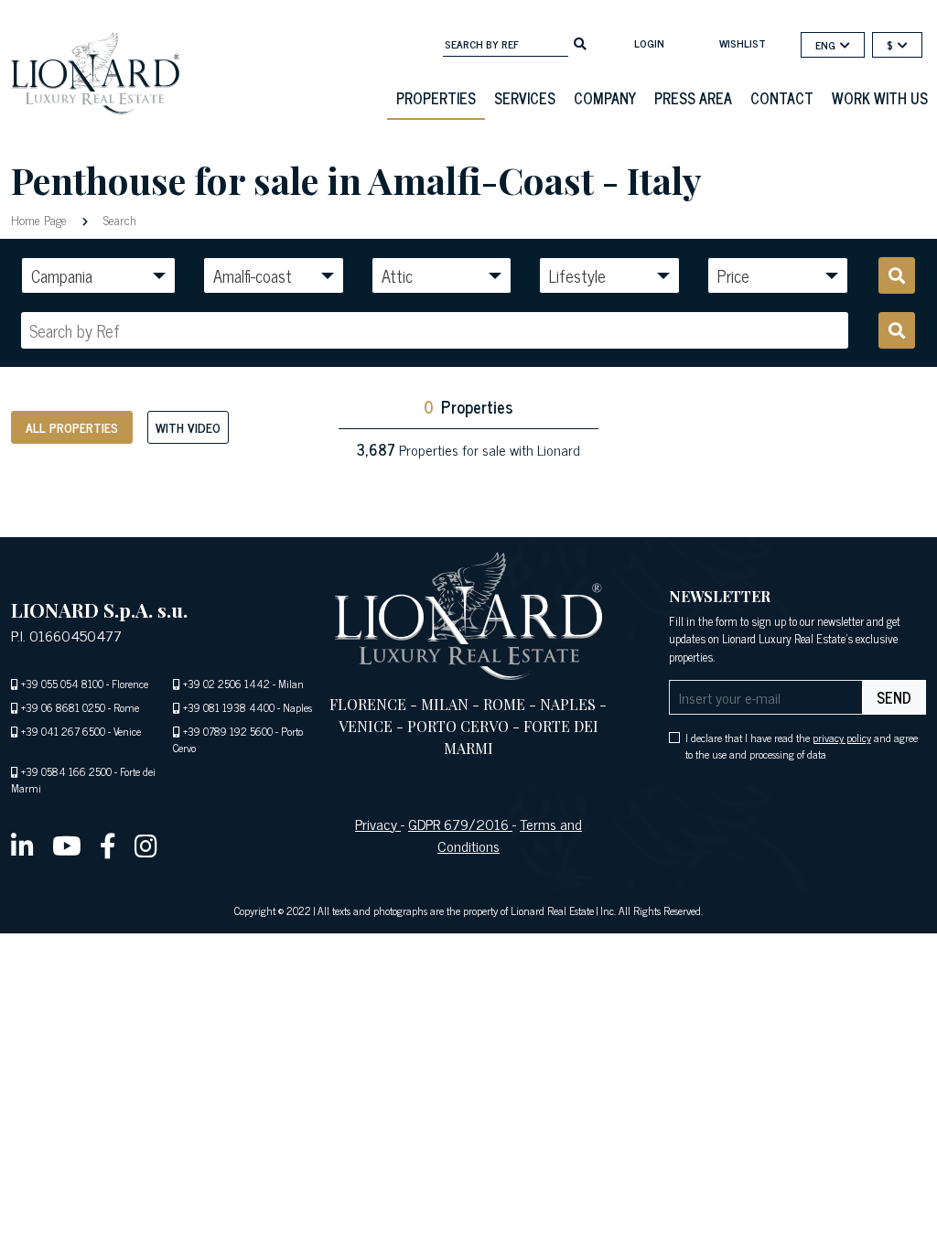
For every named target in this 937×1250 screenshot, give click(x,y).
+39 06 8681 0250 (63, 707)
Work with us (880, 98)
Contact (781, 98)
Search (118, 219)
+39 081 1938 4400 (228, 707)
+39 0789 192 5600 (227, 731)
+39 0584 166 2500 (66, 771)
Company (605, 98)
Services (524, 98)
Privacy (378, 823)
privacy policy (842, 737)
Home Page (40, 219)
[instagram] (146, 845)
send (894, 697)
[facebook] (108, 845)
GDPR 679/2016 (460, 823)
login (649, 43)
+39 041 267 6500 (63, 731)
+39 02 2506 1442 (226, 683)
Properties (436, 98)
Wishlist (742, 43)
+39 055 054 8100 (62, 683)
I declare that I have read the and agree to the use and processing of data (801, 745)
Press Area (693, 98)
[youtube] (66, 845)
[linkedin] (22, 845)
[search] (580, 42)
